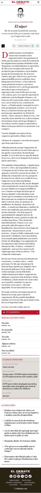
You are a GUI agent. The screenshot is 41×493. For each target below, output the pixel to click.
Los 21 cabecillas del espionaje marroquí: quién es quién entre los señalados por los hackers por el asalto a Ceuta (21, 433)
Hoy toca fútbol (8, 351)
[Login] (38, 2)
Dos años (5, 323)
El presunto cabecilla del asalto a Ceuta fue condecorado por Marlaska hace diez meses (21, 459)
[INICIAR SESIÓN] (38, 2)
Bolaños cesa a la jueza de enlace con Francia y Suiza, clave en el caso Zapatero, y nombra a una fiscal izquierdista (21, 412)
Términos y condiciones (14, 482)
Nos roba (5, 337)
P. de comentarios (26, 485)
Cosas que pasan (15, 22)
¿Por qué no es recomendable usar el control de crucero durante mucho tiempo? (19, 448)
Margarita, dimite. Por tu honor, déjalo (20, 441)
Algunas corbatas (8, 344)
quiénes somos (14, 480)
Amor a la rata (8, 367)
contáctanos (26, 480)
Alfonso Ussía (27, 22)
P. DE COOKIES (13, 485)
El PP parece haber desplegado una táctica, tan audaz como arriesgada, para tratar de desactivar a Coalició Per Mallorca (19, 386)
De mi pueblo (7, 330)
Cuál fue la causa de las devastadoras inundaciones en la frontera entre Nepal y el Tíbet (21, 423)
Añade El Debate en (24, 46)
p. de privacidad (29, 482)
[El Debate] (20, 2)
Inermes (5, 396)
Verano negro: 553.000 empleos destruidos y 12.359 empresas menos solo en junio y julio (20, 375)
